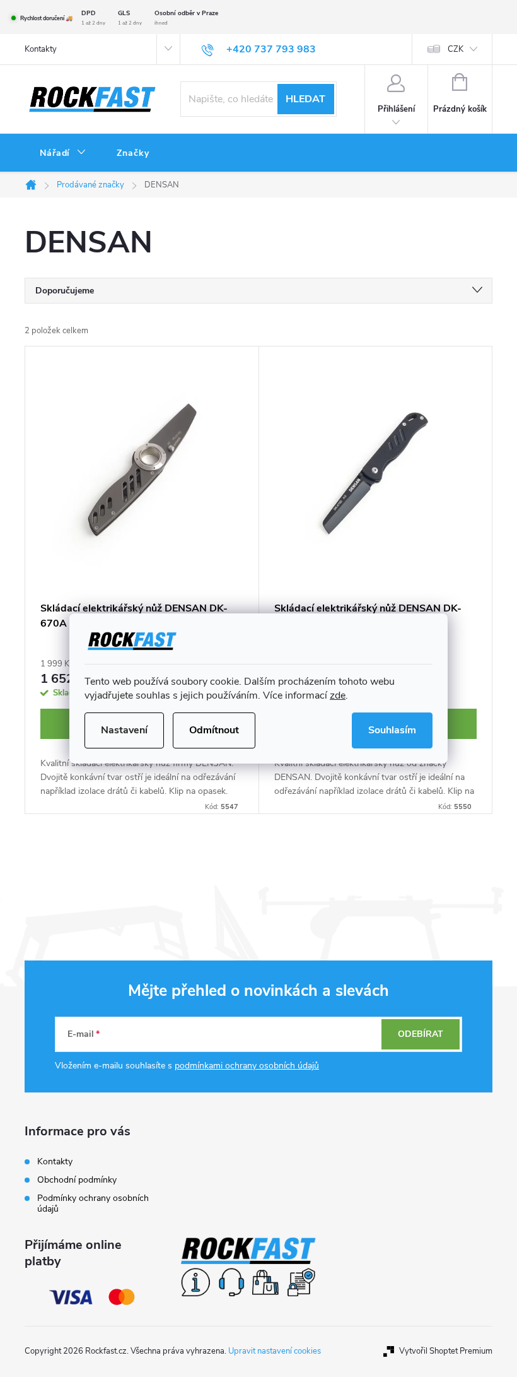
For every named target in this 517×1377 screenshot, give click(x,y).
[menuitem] (63, 153)
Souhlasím (392, 730)
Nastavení (124, 730)
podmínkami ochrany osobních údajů (247, 1066)
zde (338, 695)
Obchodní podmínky (77, 1180)
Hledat (305, 99)
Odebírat (420, 1034)
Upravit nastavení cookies (274, 1351)
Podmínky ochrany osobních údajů (93, 1203)
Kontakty (41, 49)
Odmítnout (214, 730)
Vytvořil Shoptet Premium (445, 1351)
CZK (455, 49)
